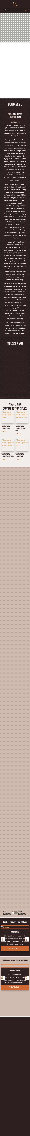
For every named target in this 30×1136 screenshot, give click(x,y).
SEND (25, 1132)
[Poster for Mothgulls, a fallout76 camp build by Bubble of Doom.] (15, 20)
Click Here (15, 1092)
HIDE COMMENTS (7, 912)
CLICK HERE (15, 1011)
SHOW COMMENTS (22, 912)
